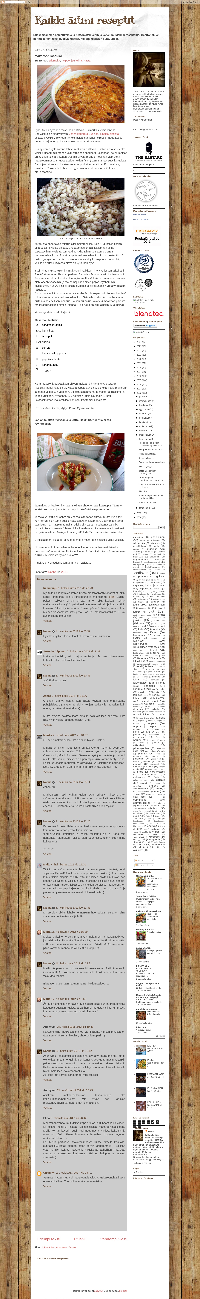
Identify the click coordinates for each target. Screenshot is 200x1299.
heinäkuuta (144, 418)
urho (139, 829)
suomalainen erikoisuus (145, 808)
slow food (139, 797)
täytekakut (152, 826)
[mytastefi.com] (141, 332)
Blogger (123, 1291)
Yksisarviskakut (143, 1030)
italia (155, 599)
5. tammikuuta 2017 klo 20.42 (69, 1118)
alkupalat (155, 540)
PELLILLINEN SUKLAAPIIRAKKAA (155, 1105)
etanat (136, 567)
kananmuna (139, 635)
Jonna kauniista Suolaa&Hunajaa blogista (93, 133)
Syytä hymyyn (145, 467)
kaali (144, 626)
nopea (150, 720)
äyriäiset (138, 850)
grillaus (160, 576)
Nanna (52, 571)
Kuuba (158, 672)
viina (135, 840)
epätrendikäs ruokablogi (148, 911)
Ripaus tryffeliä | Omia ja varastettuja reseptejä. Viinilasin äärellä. (148, 997)
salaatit (160, 779)
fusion (162, 573)
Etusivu (80, 1239)
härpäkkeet (156, 594)
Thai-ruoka (138, 818)
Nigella (141, 720)
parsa (136, 732)
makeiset (137, 704)
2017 (139, 372)
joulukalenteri (157, 604)
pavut (158, 732)
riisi (137, 769)
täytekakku (138, 826)
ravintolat (154, 764)
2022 (139, 350)
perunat (152, 740)
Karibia (157, 635)
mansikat (137, 707)
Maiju (46, 864)
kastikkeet (155, 638)
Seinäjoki (153, 786)
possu (136, 751)
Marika (47, 735)
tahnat (140, 813)
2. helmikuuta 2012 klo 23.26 (73, 821)
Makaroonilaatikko (147, 502)
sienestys (160, 788)
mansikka (148, 706)
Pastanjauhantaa (145, 929)
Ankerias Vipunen (54, 651)
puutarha (137, 756)
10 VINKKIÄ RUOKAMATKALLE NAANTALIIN (145, 974)
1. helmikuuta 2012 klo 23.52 (73, 631)
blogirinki (154, 557)
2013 (139, 389)
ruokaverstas (138, 777)
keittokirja (154, 653)
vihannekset (138, 837)
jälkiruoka (138, 623)
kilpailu (157, 658)
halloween (157, 580)
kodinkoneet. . (156, 664)
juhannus (142, 608)
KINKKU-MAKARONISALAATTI (155, 1048)
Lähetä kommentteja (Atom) (59, 1247)
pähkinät (155, 756)
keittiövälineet (139, 653)
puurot (158, 754)
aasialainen (158, 537)
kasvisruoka (140, 643)
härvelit (136, 596)
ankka (156, 546)
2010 (139, 517)
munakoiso (151, 718)
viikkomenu (154, 837)
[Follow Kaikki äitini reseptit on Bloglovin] (145, 327)
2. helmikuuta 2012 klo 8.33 (83, 651)
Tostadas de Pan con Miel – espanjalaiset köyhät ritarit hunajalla (154, 883)
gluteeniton (143, 576)
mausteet (137, 712)
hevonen (158, 589)
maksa (159, 704)
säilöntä (158, 811)
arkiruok (136, 549)
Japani (141, 602)
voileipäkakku (159, 842)
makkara (148, 704)
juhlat (154, 607)
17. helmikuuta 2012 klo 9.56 (68, 998)
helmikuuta (144, 439)
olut (147, 729)
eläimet (159, 565)
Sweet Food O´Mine (146, 896)
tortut (158, 818)
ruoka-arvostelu (157, 772)
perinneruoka (154, 735)
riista (147, 769)
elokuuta (143, 413)
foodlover (140, 573)
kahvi (153, 626)
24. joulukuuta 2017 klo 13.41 (74, 1172)
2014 (139, 384)
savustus (137, 786)
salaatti (143, 783)
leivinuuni (155, 680)
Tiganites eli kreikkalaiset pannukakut (152, 916)
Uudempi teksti (47, 1239)
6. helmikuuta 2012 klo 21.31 (73, 907)
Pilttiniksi (143, 491)
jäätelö (136, 626)
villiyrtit (147, 842)
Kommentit (142, 865)
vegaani (156, 832)
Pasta (87, 60)
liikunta (152, 689)
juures (141, 617)
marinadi (161, 707)
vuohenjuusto (158, 844)
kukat (140, 672)
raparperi (147, 761)
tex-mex (146, 816)
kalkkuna (137, 632)
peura (162, 740)
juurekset (160, 615)
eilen (112, 596)
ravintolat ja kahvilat (143, 766)
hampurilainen (139, 582)
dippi (139, 564)
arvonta (136, 552)
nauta (162, 718)
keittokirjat (138, 655)
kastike (136, 638)
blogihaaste (138, 557)
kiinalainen (142, 658)
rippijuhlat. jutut (159, 769)
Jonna (47, 695)
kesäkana (152, 656)
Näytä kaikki (160, 1036)
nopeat (152, 723)
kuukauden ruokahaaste (142, 674)
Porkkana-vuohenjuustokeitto (149, 1002)
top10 (150, 819)
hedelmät (155, 582)
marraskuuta (145, 401)
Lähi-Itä (156, 695)
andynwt (98, 1291)
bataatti (145, 554)
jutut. (135, 615)
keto (163, 655)
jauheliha (76, 60)
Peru (157, 737)
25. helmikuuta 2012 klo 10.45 (75, 1026)
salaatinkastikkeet (141, 780)
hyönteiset (141, 594)
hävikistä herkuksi (155, 596)
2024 (139, 342)
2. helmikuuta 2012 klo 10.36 (73, 675)
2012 (139, 393)
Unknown (49, 1172)
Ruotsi (156, 777)
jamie (162, 599)
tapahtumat (154, 813)
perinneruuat (139, 737)
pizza (159, 748)
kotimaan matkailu (155, 669)
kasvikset (138, 640)
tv (160, 823)
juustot (137, 620)
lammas (156, 677)
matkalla (155, 709)
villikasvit (137, 842)
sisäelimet (150, 794)
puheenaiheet (150, 751)
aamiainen (138, 537)
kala (140, 629)
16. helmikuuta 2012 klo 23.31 (74, 963)
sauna (158, 783)
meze (141, 718)
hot (154, 592)
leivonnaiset (140, 682)
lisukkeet (143, 692)
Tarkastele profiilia (142, 1163)
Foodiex (156, 570)
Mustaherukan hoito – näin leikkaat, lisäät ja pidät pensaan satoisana (148, 901)
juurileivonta (156, 618)
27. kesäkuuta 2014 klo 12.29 (75, 1090)
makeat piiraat (149, 701)
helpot (136, 585)
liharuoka (149, 685)
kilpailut (137, 661)
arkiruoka (54, 60)
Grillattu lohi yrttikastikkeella (148, 988)
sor (158, 797)
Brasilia (158, 559)
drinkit (149, 564)
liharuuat (138, 689)
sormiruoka (139, 799)
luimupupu (50, 588)
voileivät (141, 844)
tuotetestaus (138, 821)
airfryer (142, 540)
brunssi (136, 562)
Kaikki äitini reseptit (84, 20)
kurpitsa (148, 672)
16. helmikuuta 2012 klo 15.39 (69, 931)
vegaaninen (138, 834)
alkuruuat (155, 543)
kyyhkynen (160, 674)
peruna (137, 740)
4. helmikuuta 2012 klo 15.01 (68, 864)
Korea (136, 666)
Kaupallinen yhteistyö (146, 646)
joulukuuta (144, 396)
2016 (139, 376)
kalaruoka (155, 629)
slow (160, 794)
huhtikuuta (144, 430)
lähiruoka (137, 698)
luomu (145, 695)
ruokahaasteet (149, 774)
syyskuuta (144, 409)
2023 (139, 346)
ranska (136, 762)
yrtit (157, 847)
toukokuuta (144, 426)
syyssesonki (147, 811)
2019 (139, 363)
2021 (139, 355)
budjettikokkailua (150, 562)
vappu (135, 832)
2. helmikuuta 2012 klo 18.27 (70, 735)
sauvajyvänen (143, 948)
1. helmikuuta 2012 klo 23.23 (75, 588)
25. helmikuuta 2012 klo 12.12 (74, 1050)
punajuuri (142, 754)
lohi (135, 695)
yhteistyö (143, 847)
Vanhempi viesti (113, 1239)
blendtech (157, 554)
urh (163, 826)
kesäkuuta (144, 422)
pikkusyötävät (141, 748)
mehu (159, 712)
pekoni (136, 734)
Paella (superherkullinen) (155, 1062)
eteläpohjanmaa (139, 570)
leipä (136, 679)
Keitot (153, 650)
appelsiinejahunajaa (146, 1009)
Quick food (156, 759)
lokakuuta (144, 405)
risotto (140, 772)
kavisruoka (137, 650)
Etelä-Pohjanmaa (152, 567)
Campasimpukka (145, 876)
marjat (140, 709)
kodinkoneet (141, 664)
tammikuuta (145, 508)
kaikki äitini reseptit (139, 214)
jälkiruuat (155, 623)
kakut (162, 626)
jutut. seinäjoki (146, 615)
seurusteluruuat (140, 788)
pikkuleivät (138, 745)
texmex (158, 816)
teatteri (136, 816)
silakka (136, 794)
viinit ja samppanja (150, 839)
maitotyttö (159, 698)
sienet (155, 791)
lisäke (157, 692)
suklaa (140, 806)
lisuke (162, 689)
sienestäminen (143, 792)
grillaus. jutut (144, 580)
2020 (139, 359)
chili (163, 562)
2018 (139, 367)
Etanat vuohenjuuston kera (152, 462)
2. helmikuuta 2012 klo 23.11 (73, 782)
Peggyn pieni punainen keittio (148, 984)
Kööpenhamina (142, 677)
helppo (66, 60)
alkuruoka (139, 543)
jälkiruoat (155, 620)
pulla (163, 751)
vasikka (145, 832)
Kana (153, 632)
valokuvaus (155, 829)
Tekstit (140, 860)
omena (158, 729)
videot (156, 834)
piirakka (155, 743)
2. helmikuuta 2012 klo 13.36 (69, 695)
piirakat (141, 743)
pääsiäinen (138, 759)
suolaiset (155, 806)
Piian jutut (141, 1027)
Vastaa (47, 620)
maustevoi (149, 712)
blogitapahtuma (140, 559)
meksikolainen (141, 714)
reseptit (162, 767)
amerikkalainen (139, 546)
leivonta (160, 682)
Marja (46, 931)
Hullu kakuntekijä (147, 454)
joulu (136, 604)
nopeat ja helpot (144, 726)
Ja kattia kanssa (146, 458)
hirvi (135, 591)
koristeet (149, 666)
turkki (152, 823)
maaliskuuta (145, 435)
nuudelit (136, 729)
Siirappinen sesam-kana (150, 450)
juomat (136, 612)
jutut (151, 611)
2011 (139, 513)
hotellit (162, 591)
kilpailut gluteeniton (157, 661)
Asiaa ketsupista (154, 932)
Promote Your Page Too (141, 219)
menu (161, 714)
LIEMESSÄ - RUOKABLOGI (143, 967)
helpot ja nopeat (155, 585)
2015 (139, 380)
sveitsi (136, 811)
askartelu (149, 552)
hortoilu (146, 592)
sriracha (161, 803)
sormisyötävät (141, 802)
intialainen (143, 599)
